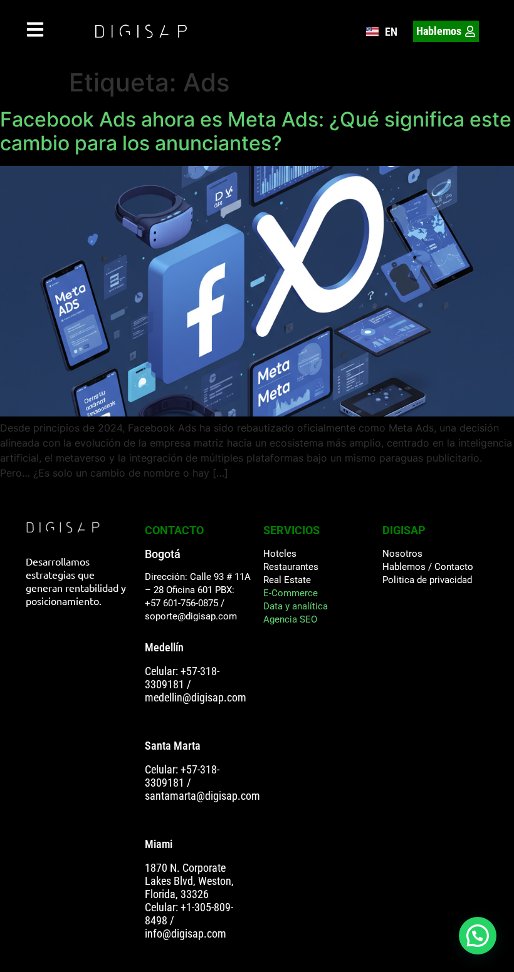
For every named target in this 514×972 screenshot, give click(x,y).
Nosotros (402, 553)
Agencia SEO (290, 619)
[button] (477, 935)
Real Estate (287, 580)
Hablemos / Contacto (427, 566)
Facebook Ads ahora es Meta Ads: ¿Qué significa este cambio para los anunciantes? (255, 131)
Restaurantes (290, 566)
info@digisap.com (185, 933)
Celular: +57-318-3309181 (182, 677)
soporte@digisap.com (191, 616)
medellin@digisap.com (195, 697)
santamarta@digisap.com (202, 795)
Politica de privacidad (427, 580)
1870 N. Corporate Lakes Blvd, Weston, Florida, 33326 (189, 881)
